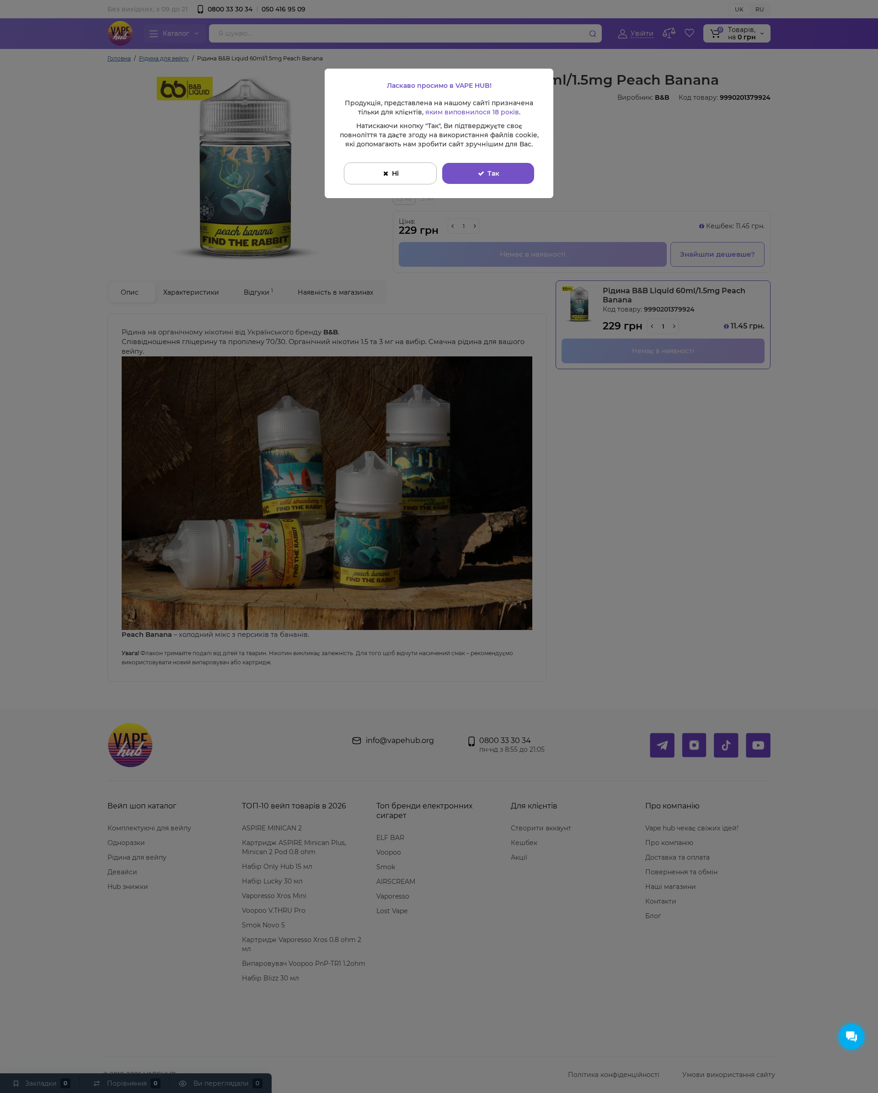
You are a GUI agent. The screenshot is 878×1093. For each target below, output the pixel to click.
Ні (395, 173)
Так (493, 173)
